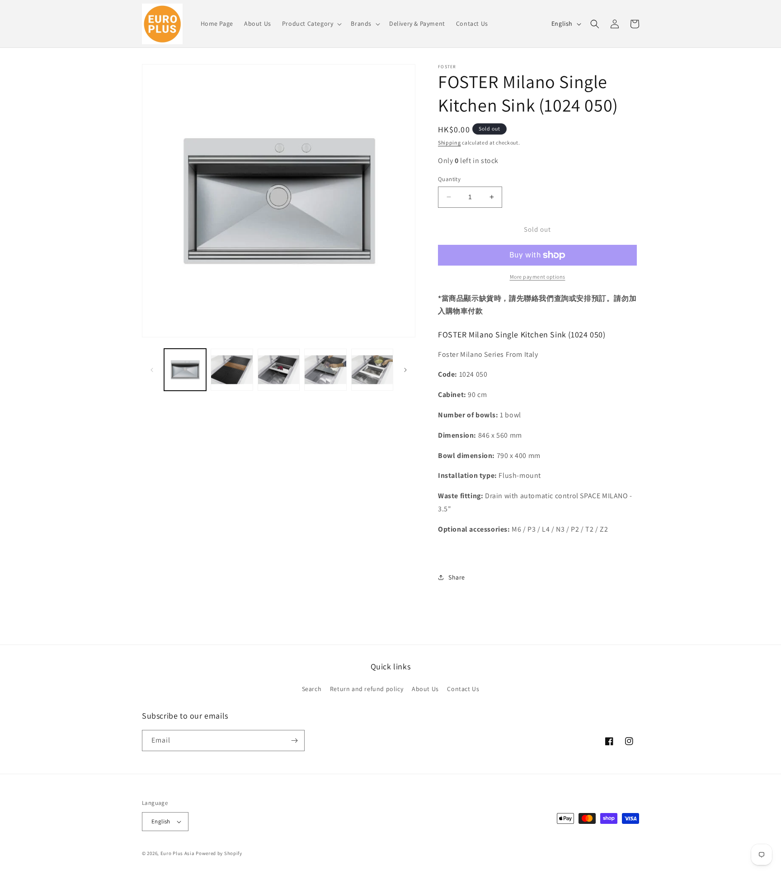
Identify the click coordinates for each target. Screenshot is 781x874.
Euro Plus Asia (177, 853)
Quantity (449, 179)
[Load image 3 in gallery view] (279, 370)
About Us (425, 689)
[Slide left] (152, 370)
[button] (311, 23)
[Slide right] (405, 370)
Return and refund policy (366, 689)
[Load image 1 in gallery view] (185, 370)
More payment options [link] (537, 276)
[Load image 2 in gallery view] (232, 370)
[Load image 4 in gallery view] (325, 370)
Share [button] (456, 577)
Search (312, 689)
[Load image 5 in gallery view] (372, 370)
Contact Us (463, 689)
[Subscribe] (294, 740)
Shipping (449, 142)
